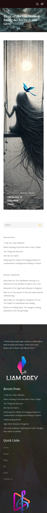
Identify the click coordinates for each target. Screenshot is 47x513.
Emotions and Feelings (17, 193)
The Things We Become (13, 251)
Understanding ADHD (12, 419)
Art (5, 466)
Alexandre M (9, 288)
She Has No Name (11, 256)
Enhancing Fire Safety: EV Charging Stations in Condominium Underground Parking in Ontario (22, 261)
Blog (5, 460)
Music (6, 472)
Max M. (7, 292)
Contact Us (8, 479)
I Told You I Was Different (14, 243)
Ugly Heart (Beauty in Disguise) (29, 288)
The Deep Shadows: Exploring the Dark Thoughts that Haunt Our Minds (23, 430)
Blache (6, 307)
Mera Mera (8, 280)
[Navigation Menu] (42, 4)
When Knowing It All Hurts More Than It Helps (22, 247)
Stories (31, 193)
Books (6, 454)
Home (6, 447)
